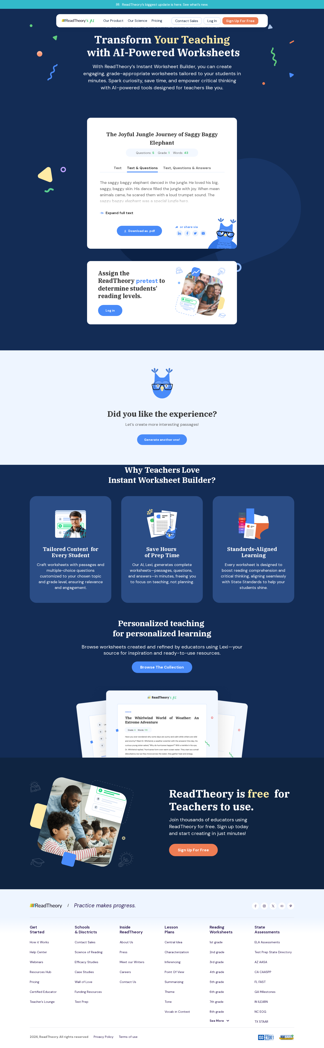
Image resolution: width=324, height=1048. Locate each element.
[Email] (203, 233)
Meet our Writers (132, 962)
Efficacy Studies (86, 962)
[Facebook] (187, 233)
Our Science (137, 20)
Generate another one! (162, 440)
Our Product (113, 20)
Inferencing (173, 962)
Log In (212, 21)
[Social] (255, 906)
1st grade (216, 942)
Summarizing (174, 982)
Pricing (157, 20)
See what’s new (195, 4)
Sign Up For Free (240, 21)
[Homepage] (46, 905)
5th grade (217, 982)
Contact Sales (186, 21)
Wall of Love (83, 982)
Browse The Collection (162, 667)
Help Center (38, 952)
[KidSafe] (286, 1038)
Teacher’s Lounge (42, 1002)
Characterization (177, 952)
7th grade (216, 1002)
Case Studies (84, 972)
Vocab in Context (177, 1012)
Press (123, 952)
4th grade (217, 972)
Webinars (36, 962)
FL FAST (260, 982)
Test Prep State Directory (273, 952)
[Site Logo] (78, 21)
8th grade (217, 1012)
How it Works (39, 942)
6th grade (217, 992)
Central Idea (173, 942)
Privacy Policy (104, 1037)
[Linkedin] (179, 233)
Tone (168, 1002)
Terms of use (128, 1037)
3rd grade (217, 962)
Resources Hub (40, 972)
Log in (110, 310)
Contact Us (128, 982)
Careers (125, 972)
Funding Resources (88, 992)
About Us (126, 942)
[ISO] (266, 1038)
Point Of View (174, 972)
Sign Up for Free (193, 850)
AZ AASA (261, 962)
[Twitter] (195, 233)
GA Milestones (265, 992)
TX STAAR (261, 1022)
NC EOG (260, 1012)
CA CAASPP (263, 972)
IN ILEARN (261, 1002)
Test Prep (81, 1002)
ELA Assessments (267, 942)
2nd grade (217, 952)
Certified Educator (43, 992)
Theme (170, 992)
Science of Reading (88, 952)
